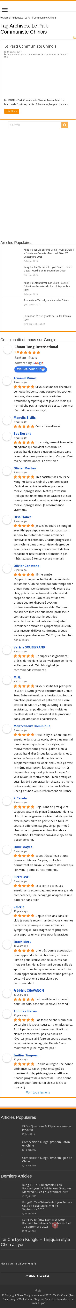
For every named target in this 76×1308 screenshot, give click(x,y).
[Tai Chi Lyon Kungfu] (38, 1256)
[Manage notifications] (55, 1225)
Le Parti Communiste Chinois (30, 46)
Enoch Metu (22, 942)
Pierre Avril (22, 877)
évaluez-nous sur (29, 369)
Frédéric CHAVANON (29, 990)
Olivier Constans (26, 566)
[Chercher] (64, 125)
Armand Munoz (25, 378)
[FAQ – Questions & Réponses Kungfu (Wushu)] (10, 1131)
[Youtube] (39, 1290)
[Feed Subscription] (74, 37)
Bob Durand (22, 433)
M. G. (17, 677)
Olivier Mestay (25, 468)
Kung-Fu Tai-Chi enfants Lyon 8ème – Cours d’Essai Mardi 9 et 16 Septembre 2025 (47, 1206)
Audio (10, 54)
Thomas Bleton (25, 1011)
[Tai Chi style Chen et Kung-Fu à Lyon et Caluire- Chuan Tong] (38, 6)
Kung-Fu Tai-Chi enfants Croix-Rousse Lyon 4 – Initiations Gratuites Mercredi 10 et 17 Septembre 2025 (49, 253)
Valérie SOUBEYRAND (29, 647)
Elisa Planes (22, 517)
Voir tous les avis (38, 1092)
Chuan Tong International (36, 347)
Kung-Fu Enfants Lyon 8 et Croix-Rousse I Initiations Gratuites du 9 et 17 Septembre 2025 (47, 286)
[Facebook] (36, 1290)
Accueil (7, 17)
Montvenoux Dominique (32, 726)
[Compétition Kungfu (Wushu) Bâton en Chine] (10, 1147)
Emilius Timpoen (26, 1055)
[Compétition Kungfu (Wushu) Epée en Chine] (10, 1162)
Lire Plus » (12, 111)
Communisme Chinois (56, 54)
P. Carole (20, 798)
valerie (19, 907)
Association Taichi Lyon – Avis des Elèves (46, 300)
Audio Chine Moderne (32, 54)
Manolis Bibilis (25, 417)
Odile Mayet (23, 847)
